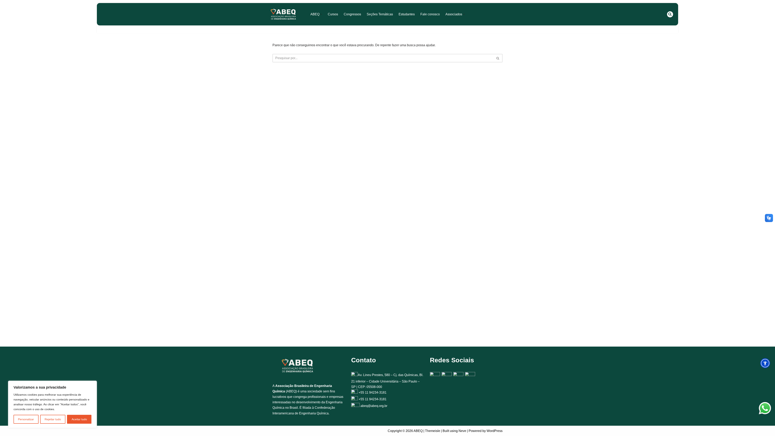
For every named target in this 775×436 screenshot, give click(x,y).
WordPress (495, 431)
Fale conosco (430, 14)
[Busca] (670, 14)
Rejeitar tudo (53, 419)
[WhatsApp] (765, 409)
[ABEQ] (283, 14)
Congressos (352, 14)
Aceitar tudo (79, 419)
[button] (321, 14)
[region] (52, 404)
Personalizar (26, 419)
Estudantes (407, 14)
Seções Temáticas (380, 14)
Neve (462, 431)
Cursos (333, 14)
